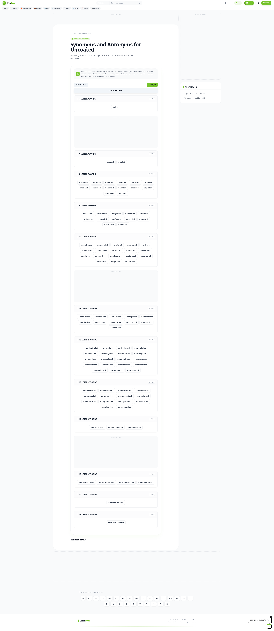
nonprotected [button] (107, 364)
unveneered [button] (146, 256)
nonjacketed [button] (115, 316)
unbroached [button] (100, 256)
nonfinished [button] (85, 322)
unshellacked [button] (124, 348)
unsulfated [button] (101, 261)
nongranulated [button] (106, 401)
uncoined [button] (84, 188)
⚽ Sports (66, 8)
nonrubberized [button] (142, 390)
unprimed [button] (109, 193)
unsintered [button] (117, 245)
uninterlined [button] (108, 348)
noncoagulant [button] (140, 353)
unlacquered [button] (131, 316)
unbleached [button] (145, 250)
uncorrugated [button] (107, 353)
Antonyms (152, 85)
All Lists (5, 8)
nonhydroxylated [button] (86, 482)
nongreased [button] (132, 245)
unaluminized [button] (124, 353)
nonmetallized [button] (89, 390)
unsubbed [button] (83, 182)
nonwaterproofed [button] (126, 482)
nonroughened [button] (99, 370)
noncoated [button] (87, 213)
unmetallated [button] (140, 348)
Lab (239, 3)
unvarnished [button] (100, 316)
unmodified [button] (102, 250)
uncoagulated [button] (107, 359)
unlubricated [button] (90, 353)
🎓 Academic (95, 8)
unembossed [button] (86, 245)
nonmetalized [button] (91, 364)
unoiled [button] (121, 162)
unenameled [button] (102, 245)
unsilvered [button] (145, 245)
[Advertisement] (115, 18)
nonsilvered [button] (100, 322)
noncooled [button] (102, 219)
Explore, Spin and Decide (195, 93)
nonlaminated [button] (92, 348)
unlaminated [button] (84, 316)
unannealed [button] (87, 250)
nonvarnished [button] (141, 364)
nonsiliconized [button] (97, 427)
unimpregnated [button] (124, 390)
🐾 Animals (14, 8)
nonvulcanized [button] (107, 407)
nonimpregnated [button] (115, 427)
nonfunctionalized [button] (116, 523)
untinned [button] (97, 182)
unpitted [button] (122, 188)
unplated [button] (148, 188)
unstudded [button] (109, 225)
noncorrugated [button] (89, 396)
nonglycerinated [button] (145, 482)
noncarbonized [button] (107, 396)
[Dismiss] (271, 617)
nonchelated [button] (115, 328)
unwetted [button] (122, 182)
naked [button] (115, 107)
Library (230, 3)
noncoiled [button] (130, 219)
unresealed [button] (116, 250)
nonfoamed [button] (116, 219)
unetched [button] (96, 188)
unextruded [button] (130, 261)
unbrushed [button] (88, 219)
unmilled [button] (148, 182)
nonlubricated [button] (89, 401)
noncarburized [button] (142, 401)
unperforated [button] (133, 370)
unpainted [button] (122, 225)
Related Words (81, 85)
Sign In (266, 3)
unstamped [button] (102, 213)
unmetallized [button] (90, 359)
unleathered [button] (131, 322)
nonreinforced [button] (142, 396)
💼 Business (37, 8)
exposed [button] (110, 162)
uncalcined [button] (130, 250)
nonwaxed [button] (135, 182)
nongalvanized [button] (106, 390)
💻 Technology (56, 8)
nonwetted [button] (130, 213)
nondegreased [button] (141, 359)
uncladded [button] (143, 213)
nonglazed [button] (116, 213)
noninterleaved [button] (134, 427)
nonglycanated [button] (124, 401)
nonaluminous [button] (123, 359)
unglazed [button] (109, 182)
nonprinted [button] (115, 261)
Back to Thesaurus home (82, 33)
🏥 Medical (85, 8)
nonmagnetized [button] (125, 396)
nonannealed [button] (147, 316)
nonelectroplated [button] (115, 502)
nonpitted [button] (143, 219)
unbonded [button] (135, 188)
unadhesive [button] (115, 256)
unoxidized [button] (85, 256)
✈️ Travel (75, 8)
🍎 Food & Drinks (26, 8)
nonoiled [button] (122, 193)
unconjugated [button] (116, 370)
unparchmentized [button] (106, 482)
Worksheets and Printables (195, 98)
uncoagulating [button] (124, 407)
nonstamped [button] (130, 256)
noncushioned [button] (124, 364)
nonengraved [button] (115, 322)
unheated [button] (109, 188)
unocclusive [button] (146, 322)
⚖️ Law (46, 8)
